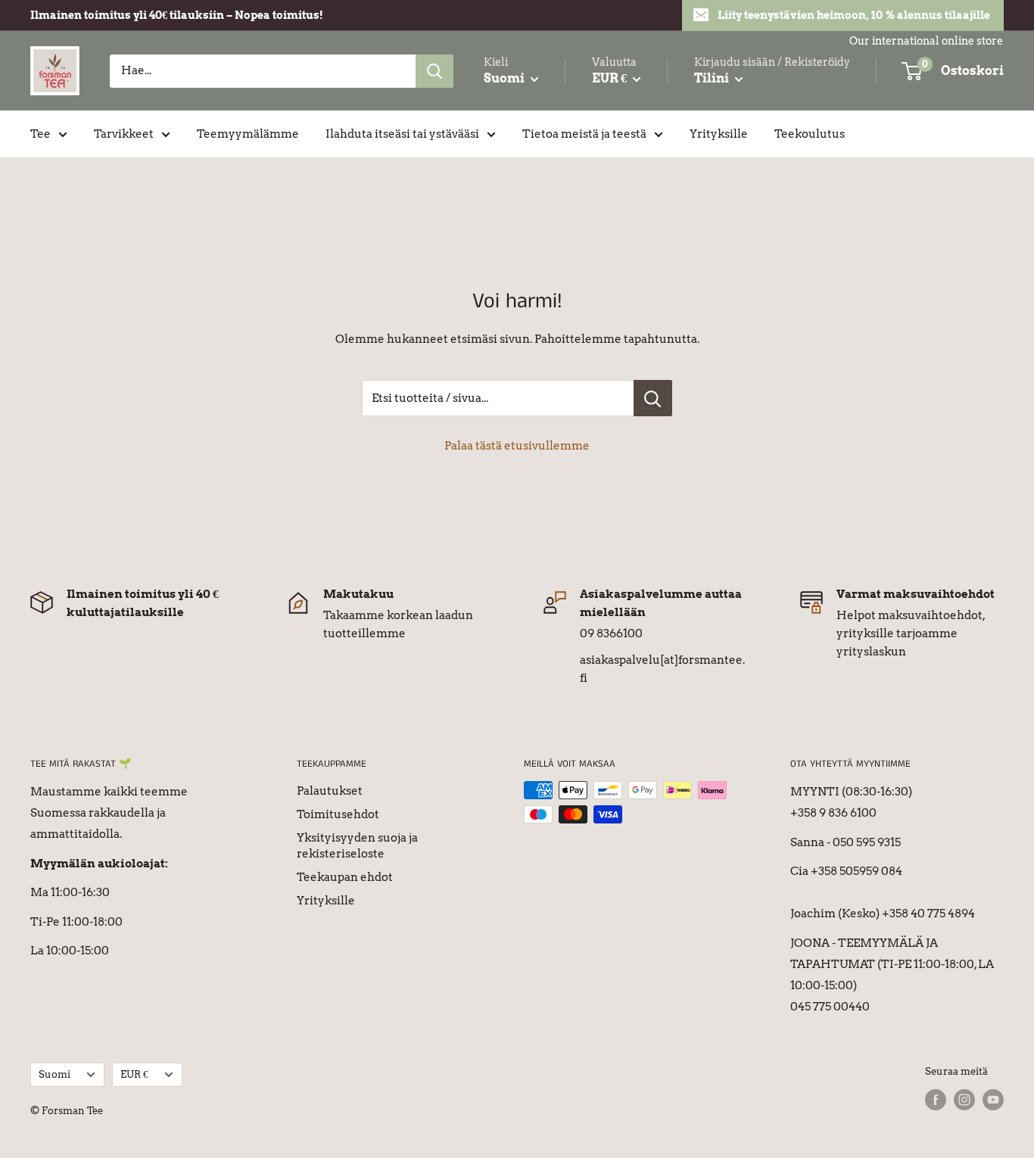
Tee (40, 134)
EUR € (134, 1074)
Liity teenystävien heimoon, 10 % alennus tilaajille (854, 15)
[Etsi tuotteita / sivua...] (653, 398)
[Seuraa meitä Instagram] (964, 1099)
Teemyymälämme (248, 134)
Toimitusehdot (338, 814)
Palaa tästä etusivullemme (517, 446)
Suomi (54, 1074)
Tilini (712, 78)
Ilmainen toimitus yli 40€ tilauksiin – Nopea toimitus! (176, 15)
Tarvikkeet (124, 134)
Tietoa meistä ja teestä (584, 134)
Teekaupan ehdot (345, 877)
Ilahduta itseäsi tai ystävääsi (402, 134)
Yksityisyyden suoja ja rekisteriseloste (357, 846)
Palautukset (330, 791)
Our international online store (926, 41)
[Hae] (434, 71)
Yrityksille (719, 134)
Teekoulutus (809, 134)
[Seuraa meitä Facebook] (935, 1099)
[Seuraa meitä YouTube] (993, 1099)
